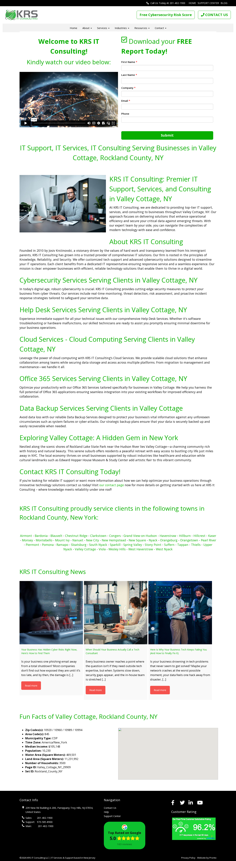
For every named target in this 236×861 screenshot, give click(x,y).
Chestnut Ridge (76, 536)
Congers (115, 536)
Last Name (129, 75)
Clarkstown (98, 536)
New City (92, 540)
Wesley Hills (117, 549)
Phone (125, 113)
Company (128, 87)
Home (192, 3)
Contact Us (110, 807)
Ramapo (62, 545)
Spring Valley (132, 545)
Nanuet (77, 540)
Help (106, 812)
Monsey (27, 540)
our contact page (111, 485)
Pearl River (208, 540)
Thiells (196, 545)
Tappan (182, 545)
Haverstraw (168, 536)
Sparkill (115, 545)
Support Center (208, 3)
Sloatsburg (78, 545)
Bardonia (41, 536)
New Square (137, 540)
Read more (31, 685)
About (86, 28)
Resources (141, 28)
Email (125, 100)
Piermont (32, 545)
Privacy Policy (188, 857)
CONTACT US (216, 14)
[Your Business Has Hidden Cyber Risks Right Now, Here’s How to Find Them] (51, 612)
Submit (167, 135)
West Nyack (164, 549)
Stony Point (153, 545)
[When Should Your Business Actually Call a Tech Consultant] (115, 612)
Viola (102, 549)
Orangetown (189, 540)
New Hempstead (114, 540)
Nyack (153, 540)
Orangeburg (168, 540)
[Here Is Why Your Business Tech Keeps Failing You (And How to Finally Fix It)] (180, 612)
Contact (160, 28)
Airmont (26, 536)
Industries (121, 28)
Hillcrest (199, 536)
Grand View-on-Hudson (140, 536)
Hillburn (185, 536)
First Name (129, 62)
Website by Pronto (206, 857)
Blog (224, 3)
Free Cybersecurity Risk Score (166, 14)
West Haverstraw (140, 549)
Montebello (44, 540)
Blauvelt (56, 536)
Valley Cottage (85, 549)
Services (102, 28)
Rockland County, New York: (59, 517)
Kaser (212, 536)
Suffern (169, 545)
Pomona (48, 545)
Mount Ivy (62, 540)
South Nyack (98, 545)
